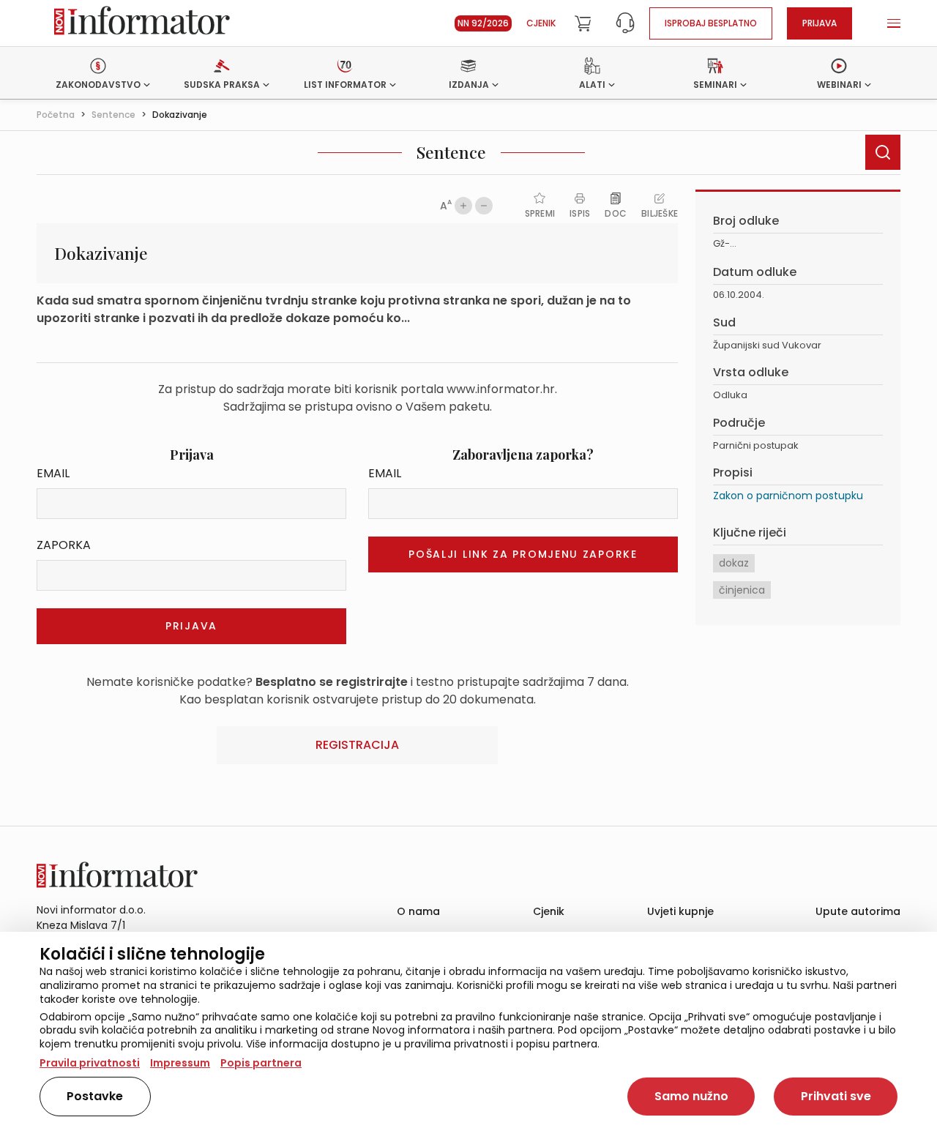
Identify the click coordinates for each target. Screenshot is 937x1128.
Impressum (180, 1063)
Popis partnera (261, 1063)
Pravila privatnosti (90, 1063)
